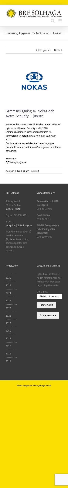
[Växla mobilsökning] (53, 21)
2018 (8, 338)
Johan (11, 170)
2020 (8, 323)
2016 (8, 353)
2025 (8, 285)
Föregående (44, 50)
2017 (8, 346)
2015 (8, 361)
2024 (8, 293)
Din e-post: (42, 291)
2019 (8, 330)
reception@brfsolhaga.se (19, 225)
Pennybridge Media (42, 385)
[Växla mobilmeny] (60, 21)
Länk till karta (13, 208)
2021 (8, 315)
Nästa (57, 50)
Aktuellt (35, 170)
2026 (8, 277)
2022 (8, 308)
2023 (8, 300)
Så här (9, 239)
